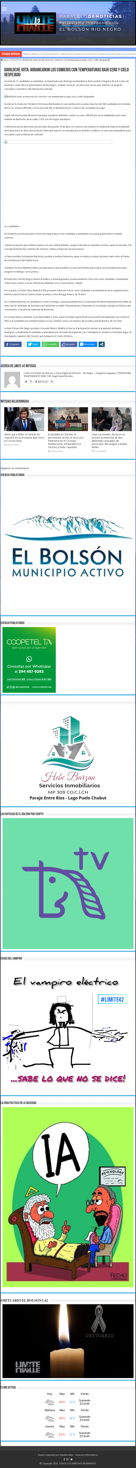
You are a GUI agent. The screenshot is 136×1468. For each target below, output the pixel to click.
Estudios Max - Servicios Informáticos (79, 1455)
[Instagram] (67, 1459)
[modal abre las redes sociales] (102, 344)
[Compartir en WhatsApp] (50, 344)
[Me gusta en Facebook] (69, 344)
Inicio (6, 60)
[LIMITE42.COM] (68, 23)
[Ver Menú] (4, 9)
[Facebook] (64, 1459)
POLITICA (16, 60)
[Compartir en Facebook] (13, 344)
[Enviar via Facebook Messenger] (88, 344)
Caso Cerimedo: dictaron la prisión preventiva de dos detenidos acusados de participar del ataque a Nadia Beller (109, 441)
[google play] (71, 1459)
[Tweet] (33, 344)
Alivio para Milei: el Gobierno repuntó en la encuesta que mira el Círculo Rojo (24, 437)
